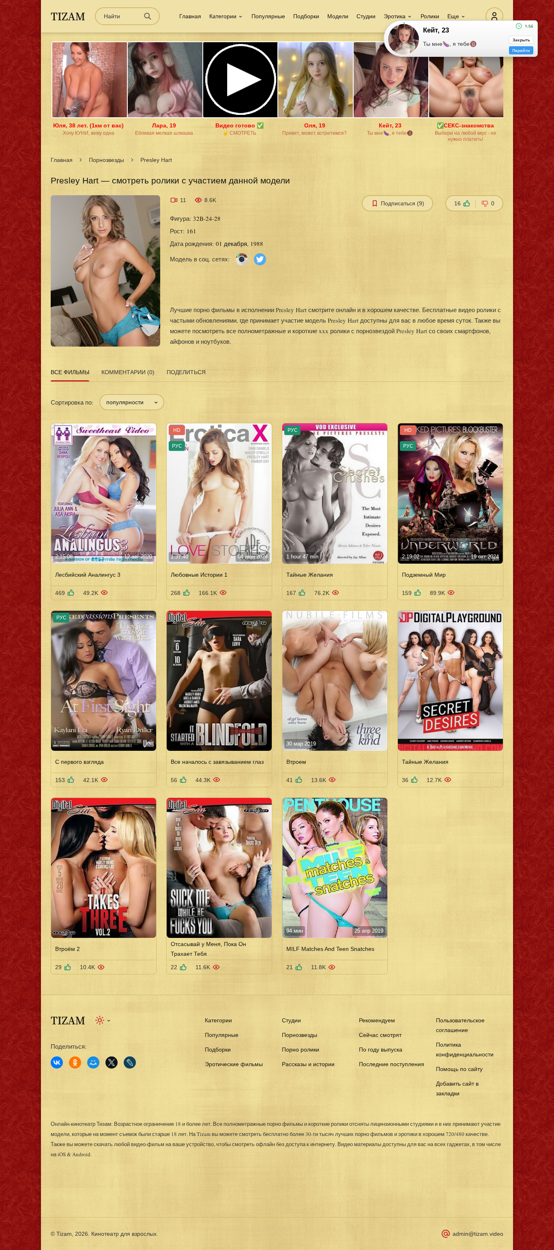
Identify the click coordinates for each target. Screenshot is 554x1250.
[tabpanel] (277, 679)
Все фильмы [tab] (70, 372)
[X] (111, 1062)
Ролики (430, 16)
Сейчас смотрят (380, 1035)
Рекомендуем (377, 1020)
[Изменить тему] (103, 1020)
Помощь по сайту (459, 1069)
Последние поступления (391, 1064)
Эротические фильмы (234, 1064)
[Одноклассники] (75, 1062)
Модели (337, 16)
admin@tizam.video (478, 1234)
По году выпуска (380, 1049)
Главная (190, 16)
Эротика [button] (395, 16)
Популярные (268, 16)
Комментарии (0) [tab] (128, 372)
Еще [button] (453, 16)
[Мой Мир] (93, 1062)
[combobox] (131, 402)
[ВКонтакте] (57, 1062)
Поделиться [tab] (186, 372)
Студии (366, 16)
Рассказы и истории (308, 1064)
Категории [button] (222, 16)
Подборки (306, 16)
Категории (218, 1020)
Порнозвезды (106, 160)
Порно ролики (300, 1049)
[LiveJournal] (130, 1062)
